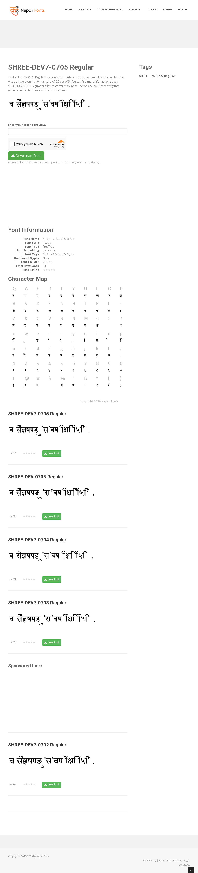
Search (182, 9)
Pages (187, 860)
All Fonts (84, 9)
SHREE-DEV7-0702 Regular (37, 745)
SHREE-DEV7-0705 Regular (37, 414)
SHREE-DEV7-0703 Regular (37, 603)
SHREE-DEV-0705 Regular (35, 477)
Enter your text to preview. (27, 125)
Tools (152, 9)
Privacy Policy (149, 860)
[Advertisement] (99, 32)
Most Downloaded (110, 9)
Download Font (28, 155)
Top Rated (135, 9)
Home (68, 9)
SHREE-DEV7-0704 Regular (37, 540)
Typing (167, 9)
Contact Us (184, 864)
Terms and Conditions (170, 860)
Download (53, 453)
